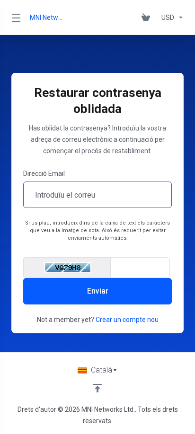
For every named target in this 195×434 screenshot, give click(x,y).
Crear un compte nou (127, 319)
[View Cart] (148, 17)
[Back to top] (97, 388)
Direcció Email (44, 173)
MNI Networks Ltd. (47, 17)
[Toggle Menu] (15, 17)
